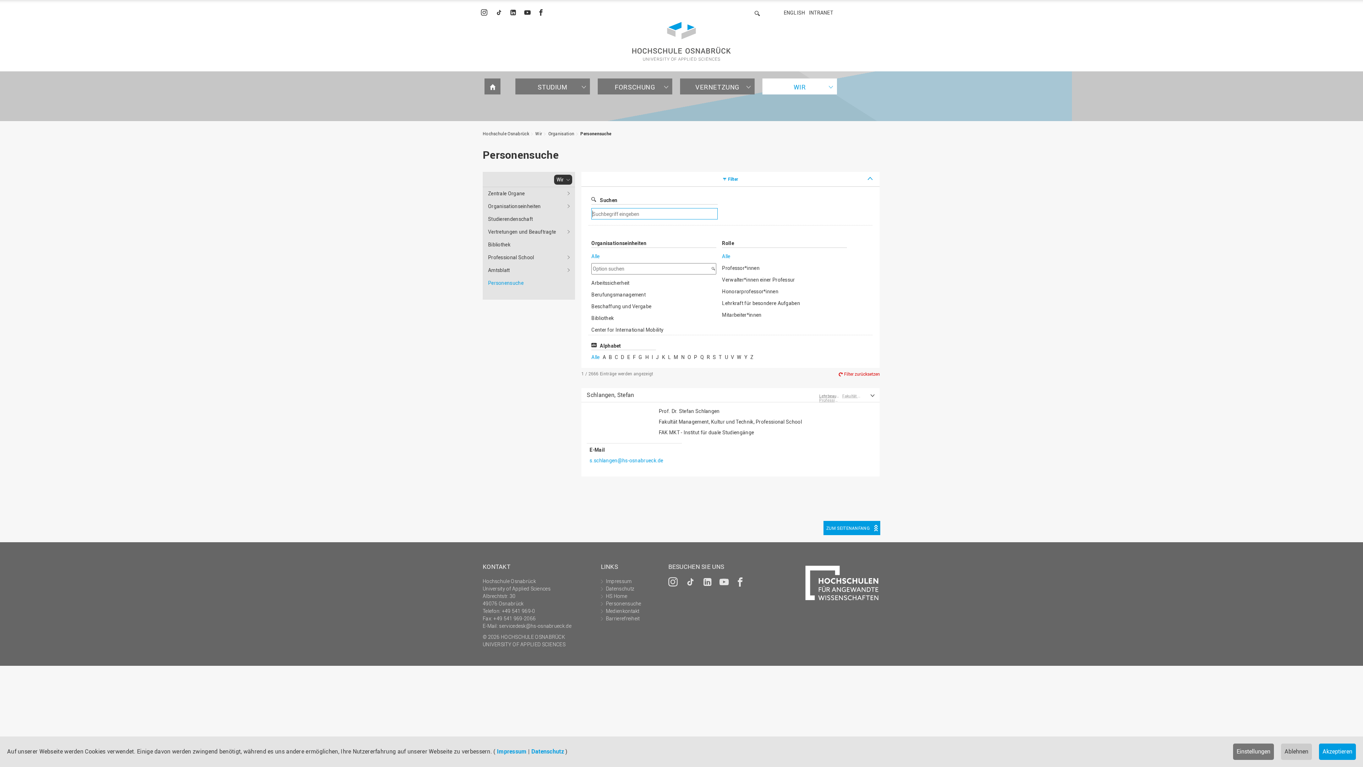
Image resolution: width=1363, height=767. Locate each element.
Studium (552, 87)
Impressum (512, 751)
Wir (800, 87)
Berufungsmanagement (618, 294)
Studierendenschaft (510, 219)
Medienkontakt (623, 611)
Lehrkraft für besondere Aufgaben (761, 303)
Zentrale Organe (506, 193)
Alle (595, 256)
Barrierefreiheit (623, 618)
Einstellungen (1253, 751)
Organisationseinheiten (514, 206)
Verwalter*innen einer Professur (758, 279)
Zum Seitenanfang (848, 528)
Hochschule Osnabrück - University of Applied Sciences (681, 41)
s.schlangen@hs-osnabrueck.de (626, 460)
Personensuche (595, 133)
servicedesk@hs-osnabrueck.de (535, 625)
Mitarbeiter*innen (741, 314)
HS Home (616, 596)
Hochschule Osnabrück (506, 133)
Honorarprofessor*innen (750, 291)
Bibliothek (499, 244)
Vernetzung (717, 87)
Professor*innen (741, 268)
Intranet (821, 12)
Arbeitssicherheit (610, 282)
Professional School (511, 257)
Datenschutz (547, 751)
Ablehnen (1296, 751)
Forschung (635, 87)
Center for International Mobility (627, 329)
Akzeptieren (1337, 751)
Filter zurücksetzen (862, 374)
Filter (733, 179)
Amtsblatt (499, 270)
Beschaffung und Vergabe (621, 306)
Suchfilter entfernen (776, 214)
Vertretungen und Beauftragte (522, 231)
